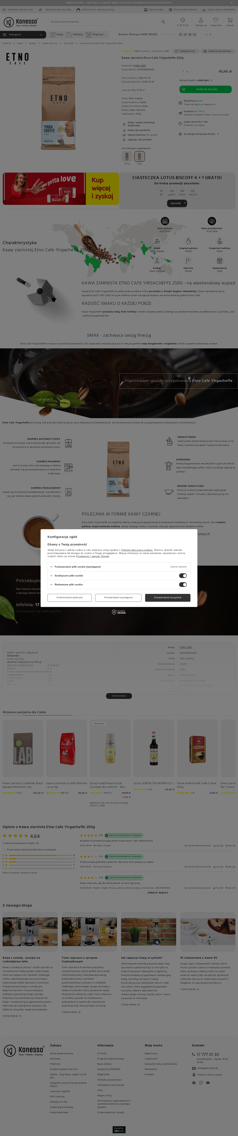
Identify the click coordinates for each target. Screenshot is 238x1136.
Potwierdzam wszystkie (167, 598)
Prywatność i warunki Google (92, 556)
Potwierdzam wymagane (118, 598)
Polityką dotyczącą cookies (137, 550)
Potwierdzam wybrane (70, 598)
